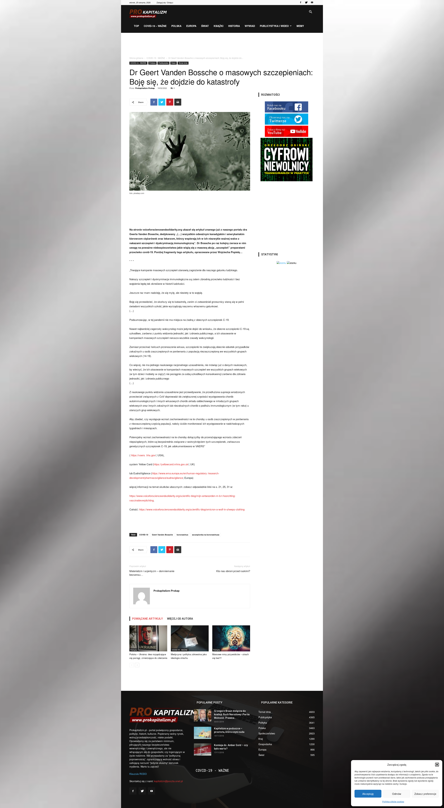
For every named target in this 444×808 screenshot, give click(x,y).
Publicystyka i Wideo (274, 26)
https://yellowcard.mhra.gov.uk (171, 464)
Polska (176, 26)
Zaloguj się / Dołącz (165, 2)
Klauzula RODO (138, 774)
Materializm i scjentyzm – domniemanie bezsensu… (151, 572)
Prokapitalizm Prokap (145, 88)
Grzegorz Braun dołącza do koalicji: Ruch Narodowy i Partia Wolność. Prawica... (232, 714)
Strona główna (136, 57)
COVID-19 (143, 534)
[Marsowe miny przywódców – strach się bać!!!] (231, 638)
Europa (191, 26)
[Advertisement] (222, 45)
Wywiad (250, 26)
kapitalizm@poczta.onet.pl (168, 781)
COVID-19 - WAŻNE (156, 57)
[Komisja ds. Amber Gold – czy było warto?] (202, 749)
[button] (437, 764)
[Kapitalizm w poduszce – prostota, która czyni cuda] (202, 733)
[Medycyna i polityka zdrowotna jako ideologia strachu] (190, 638)
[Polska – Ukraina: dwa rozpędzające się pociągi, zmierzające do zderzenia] (148, 638)
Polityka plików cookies (393, 801)
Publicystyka (163, 63)
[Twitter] (306, 2)
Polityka (152, 63)
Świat (205, 26)
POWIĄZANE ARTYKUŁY (147, 618)
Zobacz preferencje (425, 793)
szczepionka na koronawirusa (205, 534)
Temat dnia (183, 63)
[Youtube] (312, 2)
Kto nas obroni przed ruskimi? (233, 571)
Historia (234, 26)
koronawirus (182, 534)
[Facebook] (300, 2)
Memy (300, 26)
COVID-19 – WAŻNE (155, 26)
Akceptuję (368, 793)
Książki (218, 26)
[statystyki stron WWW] (281, 263)
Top (136, 26)
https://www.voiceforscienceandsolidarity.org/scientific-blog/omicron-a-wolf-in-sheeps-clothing (192, 509)
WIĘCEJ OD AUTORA (180, 618)
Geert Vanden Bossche (162, 534)
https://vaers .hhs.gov (143, 455)
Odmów (396, 793)
